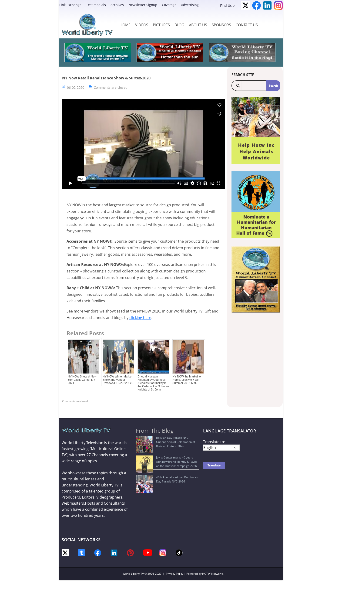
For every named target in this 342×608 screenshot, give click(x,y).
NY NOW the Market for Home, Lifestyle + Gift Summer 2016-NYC (187, 380)
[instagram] (162, 552)
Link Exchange (70, 5)
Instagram (278, 5)
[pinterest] (130, 552)
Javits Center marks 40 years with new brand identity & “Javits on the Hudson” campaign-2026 (176, 461)
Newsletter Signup (142, 5)
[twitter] (65, 552)
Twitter (245, 5)
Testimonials (96, 5)
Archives (117, 5)
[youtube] (147, 552)
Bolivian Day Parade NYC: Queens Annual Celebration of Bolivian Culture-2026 (175, 442)
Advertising (190, 5)
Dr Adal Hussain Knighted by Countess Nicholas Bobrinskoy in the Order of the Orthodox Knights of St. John (153, 383)
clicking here (140, 317)
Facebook (256, 5)
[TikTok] (179, 552)
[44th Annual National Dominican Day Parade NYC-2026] (144, 484)
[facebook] (97, 552)
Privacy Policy (174, 574)
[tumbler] (81, 552)
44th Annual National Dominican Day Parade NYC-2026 (177, 479)
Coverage (169, 5)
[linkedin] (114, 552)
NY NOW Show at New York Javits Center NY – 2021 (82, 380)
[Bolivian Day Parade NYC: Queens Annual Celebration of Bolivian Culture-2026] (144, 444)
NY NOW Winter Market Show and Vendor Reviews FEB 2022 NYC (118, 380)
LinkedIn (267, 5)
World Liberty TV (133, 574)
